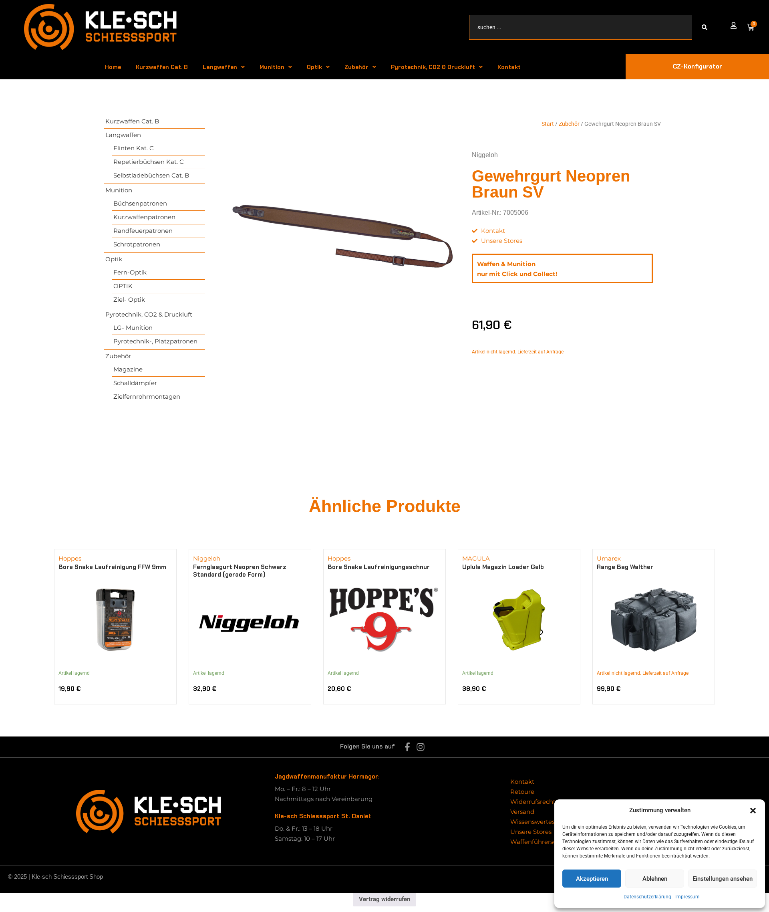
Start (548, 124)
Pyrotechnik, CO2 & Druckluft (433, 67)
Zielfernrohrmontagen (146, 396)
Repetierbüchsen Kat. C (148, 161)
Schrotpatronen (136, 244)
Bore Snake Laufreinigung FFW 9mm (112, 567)
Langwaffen (220, 67)
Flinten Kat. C (133, 148)
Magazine (128, 369)
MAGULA (476, 558)
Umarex (609, 558)
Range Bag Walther (625, 567)
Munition (272, 67)
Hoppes (69, 558)
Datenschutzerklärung (647, 897)
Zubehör (356, 67)
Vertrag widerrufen (384, 899)
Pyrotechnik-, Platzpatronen (155, 341)
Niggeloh (485, 154)
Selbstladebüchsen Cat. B (151, 175)
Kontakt (509, 67)
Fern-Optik (130, 272)
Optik (314, 67)
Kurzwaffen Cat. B (162, 67)
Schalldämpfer (135, 383)
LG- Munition (133, 327)
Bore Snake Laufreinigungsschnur (379, 567)
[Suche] (706, 27)
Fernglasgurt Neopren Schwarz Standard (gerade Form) (239, 571)
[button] (753, 811)
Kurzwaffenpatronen (144, 217)
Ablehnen (654, 878)
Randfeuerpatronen (143, 230)
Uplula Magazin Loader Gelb (503, 567)
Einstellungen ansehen (723, 878)
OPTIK (123, 286)
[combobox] (580, 27)
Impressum (687, 897)
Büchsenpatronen (140, 203)
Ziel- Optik (129, 299)
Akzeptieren (592, 878)
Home (113, 67)
